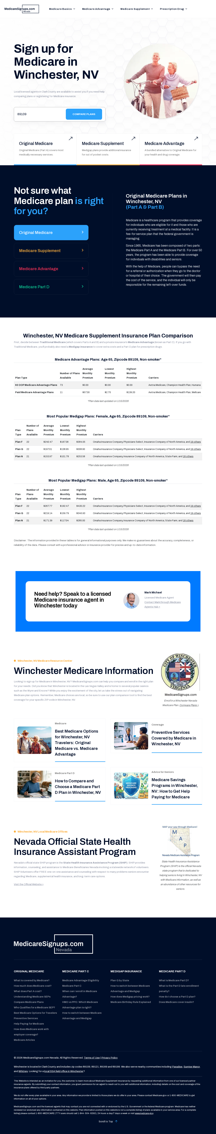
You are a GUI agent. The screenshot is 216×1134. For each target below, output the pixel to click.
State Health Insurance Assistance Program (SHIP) (95, 862)
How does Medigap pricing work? (130, 996)
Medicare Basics (60, 9)
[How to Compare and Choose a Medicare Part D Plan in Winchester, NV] (34, 784)
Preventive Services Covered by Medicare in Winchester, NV (174, 738)
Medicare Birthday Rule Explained (131, 1002)
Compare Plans (84, 114)
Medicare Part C (71, 985)
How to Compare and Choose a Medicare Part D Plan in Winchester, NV (78, 787)
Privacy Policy (109, 1057)
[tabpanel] (156, 240)
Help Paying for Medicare (29, 1023)
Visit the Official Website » (29, 884)
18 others (188, 456)
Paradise (177, 1066)
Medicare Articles (24, 1040)
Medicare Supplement (135, 9)
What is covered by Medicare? (31, 980)
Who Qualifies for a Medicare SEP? (34, 1007)
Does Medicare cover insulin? (176, 1002)
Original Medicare (36, 143)
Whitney (23, 1071)
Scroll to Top (106, 1121)
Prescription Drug (172, 9)
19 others (195, 442)
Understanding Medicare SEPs (32, 996)
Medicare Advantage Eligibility (80, 980)
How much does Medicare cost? (32, 985)
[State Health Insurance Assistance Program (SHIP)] (180, 841)
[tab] (51, 234)
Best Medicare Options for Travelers (35, 1013)
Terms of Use (92, 1057)
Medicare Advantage (96, 9)
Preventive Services (26, 1018)
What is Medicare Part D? (174, 980)
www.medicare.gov (144, 1113)
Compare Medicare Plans (29, 1002)
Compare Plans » (189, 705)
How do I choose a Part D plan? (177, 996)
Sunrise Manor (192, 1066)
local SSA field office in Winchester (63, 1071)
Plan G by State (120, 980)
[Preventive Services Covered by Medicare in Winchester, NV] (131, 735)
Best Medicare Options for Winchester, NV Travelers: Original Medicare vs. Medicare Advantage (76, 742)
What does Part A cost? (28, 991)
